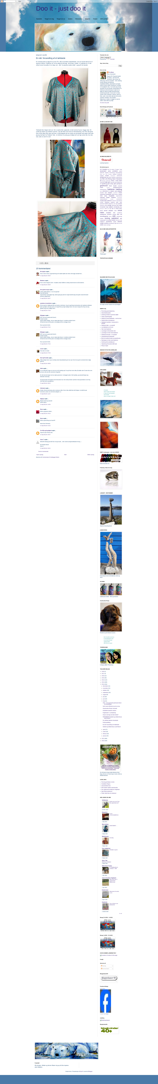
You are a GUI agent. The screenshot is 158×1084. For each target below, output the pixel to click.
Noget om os (61, 19)
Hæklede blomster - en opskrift (109, 334)
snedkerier (119, 212)
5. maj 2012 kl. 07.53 (45, 353)
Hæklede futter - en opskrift (108, 325)
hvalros (108, 187)
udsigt (102, 223)
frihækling (102, 182)
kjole (106, 192)
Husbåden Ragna (105, 784)
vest (121, 223)
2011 (103, 738)
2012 (103, 684)
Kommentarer (105, 968)
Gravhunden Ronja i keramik (110, 708)
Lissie (41, 348)
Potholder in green (114, 849)
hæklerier (111, 189)
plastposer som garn (113, 203)
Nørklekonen (105, 836)
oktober (105, 690)
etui (101, 179)
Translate (112, 59)
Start (65, 454)
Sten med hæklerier (106, 329)
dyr (108, 177)
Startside (39, 19)
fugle (106, 182)
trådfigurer (102, 221)
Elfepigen (42, 315)
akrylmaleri (103, 171)
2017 (103, 673)
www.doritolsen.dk (105, 785)
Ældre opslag (90, 454)
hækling (119, 189)
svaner (101, 218)
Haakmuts (104, 902)
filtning (110, 179)
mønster (114, 200)
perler (106, 203)
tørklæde (120, 221)
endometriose (119, 177)
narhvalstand (119, 200)
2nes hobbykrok (106, 848)
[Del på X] (44, 263)
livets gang (103, 196)
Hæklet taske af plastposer (108, 320)
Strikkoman (105, 800)
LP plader (117, 169)
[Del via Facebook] (46, 263)
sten (118, 214)
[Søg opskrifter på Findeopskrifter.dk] (105, 1020)
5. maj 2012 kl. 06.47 (45, 298)
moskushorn (119, 199)
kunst (113, 194)
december (105, 686)
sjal (112, 208)
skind (117, 208)
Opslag (104, 966)
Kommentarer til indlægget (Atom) (50, 457)
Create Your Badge (104, 1013)
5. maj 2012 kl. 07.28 (45, 310)
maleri (108, 197)
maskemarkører (103, 199)
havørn (115, 185)
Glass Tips (104, 860)
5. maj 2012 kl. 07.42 (45, 327)
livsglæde (111, 196)
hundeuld (120, 185)
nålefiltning (107, 202)
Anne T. (42, 439)
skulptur (111, 210)
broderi (107, 175)
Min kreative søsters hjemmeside (109, 787)
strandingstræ (104, 216)
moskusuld (103, 200)
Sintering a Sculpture (106, 861)
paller (117, 202)
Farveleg (111, 837)
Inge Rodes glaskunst (106, 791)
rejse (120, 205)
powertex (102, 205)
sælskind (114, 218)
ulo (119, 223)
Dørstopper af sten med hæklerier (109, 340)
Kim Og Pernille (44, 358)
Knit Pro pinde (110, 169)
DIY (101, 169)
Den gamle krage (44, 289)
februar (105, 733)
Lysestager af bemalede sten (108, 331)
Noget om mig (49, 19)
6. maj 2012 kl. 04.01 (45, 448)
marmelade (119, 197)
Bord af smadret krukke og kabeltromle (111, 338)
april (104, 729)
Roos (41, 409)
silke (121, 207)
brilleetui (114, 174)
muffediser (109, 200)
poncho (120, 203)
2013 (103, 682)
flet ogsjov (43, 271)
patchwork (102, 203)
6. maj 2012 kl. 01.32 (45, 425)
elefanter (114, 177)
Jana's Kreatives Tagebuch (109, 878)
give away (110, 183)
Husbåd (104, 169)
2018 (103, 671)
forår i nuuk (114, 180)
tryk (121, 220)
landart (120, 194)
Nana (41, 418)
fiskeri (114, 179)
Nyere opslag (39, 454)
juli (104, 696)
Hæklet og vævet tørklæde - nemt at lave (111, 318)
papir (121, 202)
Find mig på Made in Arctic (107, 782)
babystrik (102, 172)
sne (114, 212)
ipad (101, 191)
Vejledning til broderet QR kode (109, 344)
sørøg (107, 220)
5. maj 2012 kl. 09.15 (45, 383)
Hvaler (95, 19)
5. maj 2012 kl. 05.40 (45, 275)
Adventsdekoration (106, 313)
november (105, 688)
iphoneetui (105, 191)
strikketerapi (119, 216)
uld (117, 223)
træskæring (109, 221)
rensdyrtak (102, 207)
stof (121, 214)
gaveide (112, 182)
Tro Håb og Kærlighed (45, 430)
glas (115, 183)
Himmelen (78, 19)
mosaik (111, 199)
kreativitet (108, 194)
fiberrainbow (105, 824)
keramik (102, 192)
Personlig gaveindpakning (107, 311)
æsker (105, 224)
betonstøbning (119, 172)
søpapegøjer (103, 220)
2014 (103, 680)
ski (114, 208)
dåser (110, 177)
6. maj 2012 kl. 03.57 (45, 434)
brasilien (110, 174)
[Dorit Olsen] (105, 1012)
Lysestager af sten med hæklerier (109, 332)
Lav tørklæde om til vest (107, 327)
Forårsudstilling (106, 722)
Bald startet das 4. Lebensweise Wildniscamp (114, 881)
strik (114, 216)
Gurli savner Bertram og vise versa (111, 706)
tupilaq (114, 221)
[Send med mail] (40, 263)
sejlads (111, 207)
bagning (107, 172)
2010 (103, 740)
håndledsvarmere (117, 187)
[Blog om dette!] (42, 263)
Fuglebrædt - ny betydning (109, 712)
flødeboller (108, 180)
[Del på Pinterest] (47, 263)
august (105, 694)
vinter (101, 225)
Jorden (70, 19)
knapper (110, 192)
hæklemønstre (103, 189)
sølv (121, 218)
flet (100, 180)
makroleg (102, 197)
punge (109, 205)
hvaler (101, 187)
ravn (117, 205)
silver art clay (108, 208)
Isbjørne (87, 19)
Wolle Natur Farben (107, 866)
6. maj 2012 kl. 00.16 (45, 413)
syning (107, 218)
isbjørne (112, 191)
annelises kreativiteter (46, 303)
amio (109, 171)
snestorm (109, 214)
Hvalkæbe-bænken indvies (109, 710)
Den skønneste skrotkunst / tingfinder (110, 789)
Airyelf (81, 1071)
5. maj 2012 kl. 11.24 (45, 393)
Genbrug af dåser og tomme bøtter (109, 314)
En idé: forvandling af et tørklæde (111, 724)
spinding (114, 214)
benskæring (112, 172)
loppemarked (119, 195)
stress (110, 216)
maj (104, 701)
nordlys (101, 202)
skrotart (105, 210)
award (120, 171)
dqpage (42, 398)
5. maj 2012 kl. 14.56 (45, 404)
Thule (121, 169)
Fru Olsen (111, 72)
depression (113, 175)
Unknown (42, 388)
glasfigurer (119, 183)
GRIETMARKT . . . (114, 825)
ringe (107, 207)
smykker (108, 212)
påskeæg (114, 205)
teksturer (118, 220)
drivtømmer (103, 177)
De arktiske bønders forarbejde (110, 720)
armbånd (115, 171)
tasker (113, 220)
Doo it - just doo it (61, 8)
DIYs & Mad (104, 19)
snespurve (103, 214)
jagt (116, 191)
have (110, 185)
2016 (103, 675)
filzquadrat (104, 812)
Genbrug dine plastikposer (108, 342)
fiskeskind (119, 179)
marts (104, 731)
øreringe (109, 224)
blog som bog (103, 174)
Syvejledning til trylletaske (107, 336)
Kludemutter (105, 890)
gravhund (104, 186)
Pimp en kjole (104, 345)
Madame (42, 280)
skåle (115, 210)
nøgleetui (113, 202)
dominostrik (119, 175)
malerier (113, 197)
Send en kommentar (43, 451)
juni (104, 699)
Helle (41, 368)
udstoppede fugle (112, 223)
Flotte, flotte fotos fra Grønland (108, 793)
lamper (116, 194)
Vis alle (120, 913)
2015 (103, 678)
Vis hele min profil (104, 102)
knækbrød (115, 192)
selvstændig (116, 207)
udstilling (106, 223)
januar (104, 736)
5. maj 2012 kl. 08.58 (45, 363)
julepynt (119, 191)
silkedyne (102, 208)
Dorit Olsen (102, 988)
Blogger (90, 1071)
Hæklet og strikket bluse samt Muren (112, 726)
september (106, 692)
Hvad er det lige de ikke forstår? (110, 714)
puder (106, 205)
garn (109, 182)
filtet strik (105, 179)
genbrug (104, 183)
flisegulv (104, 180)
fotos (120, 180)
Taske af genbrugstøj (106, 316)
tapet (110, 220)
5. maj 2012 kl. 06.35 (45, 284)
